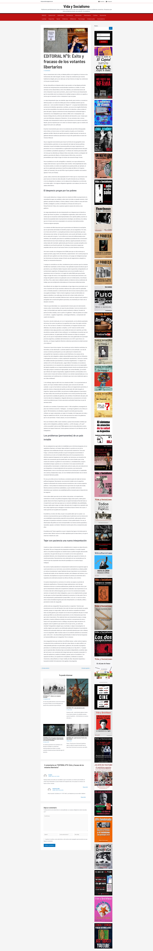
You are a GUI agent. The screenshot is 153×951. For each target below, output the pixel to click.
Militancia (73, 19)
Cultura (95, 15)
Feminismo (87, 15)
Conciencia (69, 15)
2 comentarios (47, 70)
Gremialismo (101, 19)
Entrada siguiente (86, 668)
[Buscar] (110, 28)
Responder (85, 787)
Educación (78, 15)
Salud (58, 19)
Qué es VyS (52, 15)
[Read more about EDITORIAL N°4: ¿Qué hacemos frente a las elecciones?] (77, 730)
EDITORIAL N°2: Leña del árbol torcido (76, 708)
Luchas (44, 19)
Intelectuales (91, 19)
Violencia (65, 19)
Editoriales (61, 15)
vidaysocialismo (56, 788)
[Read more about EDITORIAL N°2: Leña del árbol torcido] (77, 692)
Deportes (51, 19)
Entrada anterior (45, 668)
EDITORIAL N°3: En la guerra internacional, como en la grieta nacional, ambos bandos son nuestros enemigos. (53, 739)
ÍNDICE (44, 15)
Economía (103, 15)
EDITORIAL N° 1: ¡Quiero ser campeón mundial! (52, 696)
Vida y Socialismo (76, 6)
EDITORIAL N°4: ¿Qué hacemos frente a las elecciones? (77, 738)
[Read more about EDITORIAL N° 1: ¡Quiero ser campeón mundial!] (54, 686)
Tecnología (81, 19)
